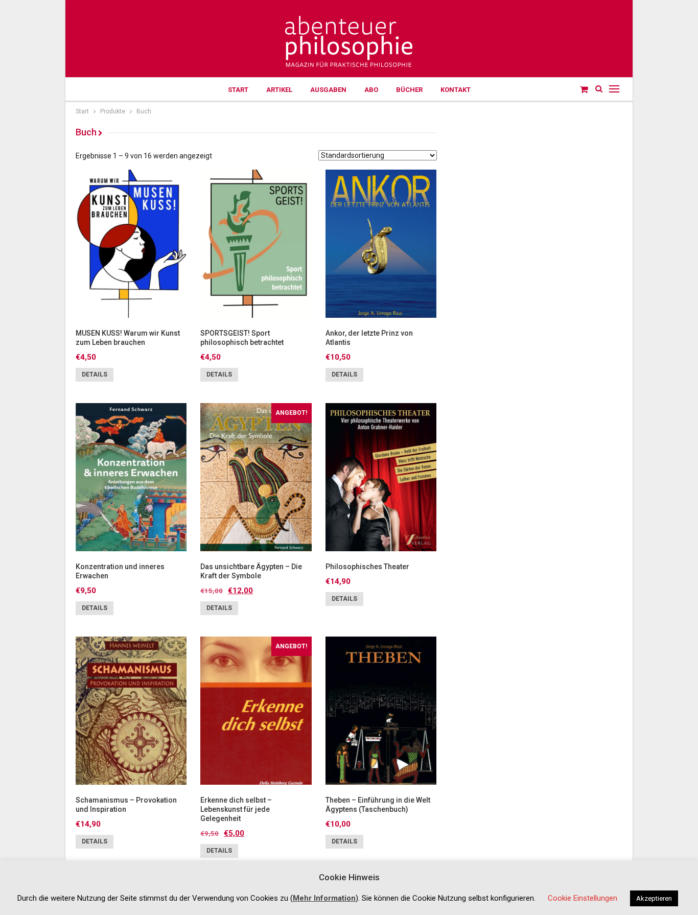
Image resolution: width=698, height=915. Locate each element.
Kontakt (455, 89)
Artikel (279, 89)
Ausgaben (328, 89)
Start (238, 89)
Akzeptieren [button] (654, 898)
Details (94, 374)
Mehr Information (324, 898)
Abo (371, 89)
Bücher (409, 89)
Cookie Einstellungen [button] (582, 898)
